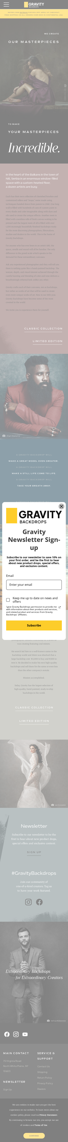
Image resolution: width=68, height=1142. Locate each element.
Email (10, 576)
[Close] (61, 506)
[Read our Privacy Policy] (59, 607)
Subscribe (34, 625)
